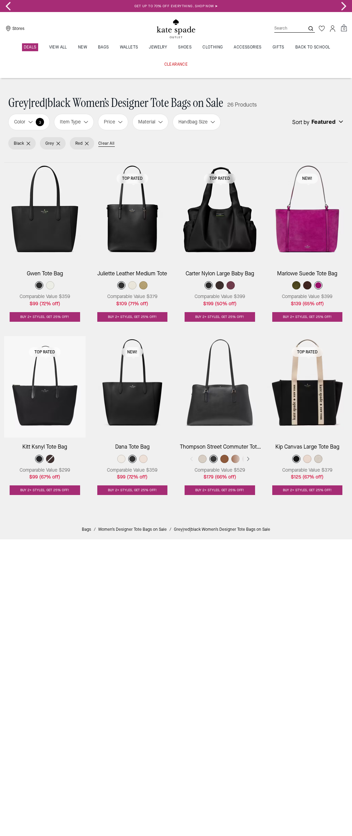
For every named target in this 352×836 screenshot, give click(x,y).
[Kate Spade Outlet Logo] (176, 28)
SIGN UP (322, 567)
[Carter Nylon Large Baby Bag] (220, 213)
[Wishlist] (322, 28)
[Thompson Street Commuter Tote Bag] (220, 387)
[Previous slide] (8, 6)
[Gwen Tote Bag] (45, 213)
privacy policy (270, 607)
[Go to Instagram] (237, 628)
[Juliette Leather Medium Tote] (132, 213)
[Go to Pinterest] (269, 628)
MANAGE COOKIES (132, 677)
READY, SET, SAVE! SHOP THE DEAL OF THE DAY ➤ (176, 6)
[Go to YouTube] (285, 628)
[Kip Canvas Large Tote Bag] (307, 387)
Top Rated (132, 178)
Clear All (106, 143)
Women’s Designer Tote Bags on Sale (132, 529)
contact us (304, 607)
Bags (86, 529)
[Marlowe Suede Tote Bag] (307, 213)
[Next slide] (343, 6)
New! (307, 178)
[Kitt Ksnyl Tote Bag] (45, 387)
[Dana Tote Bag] (132, 387)
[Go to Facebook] (253, 628)
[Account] (333, 28)
